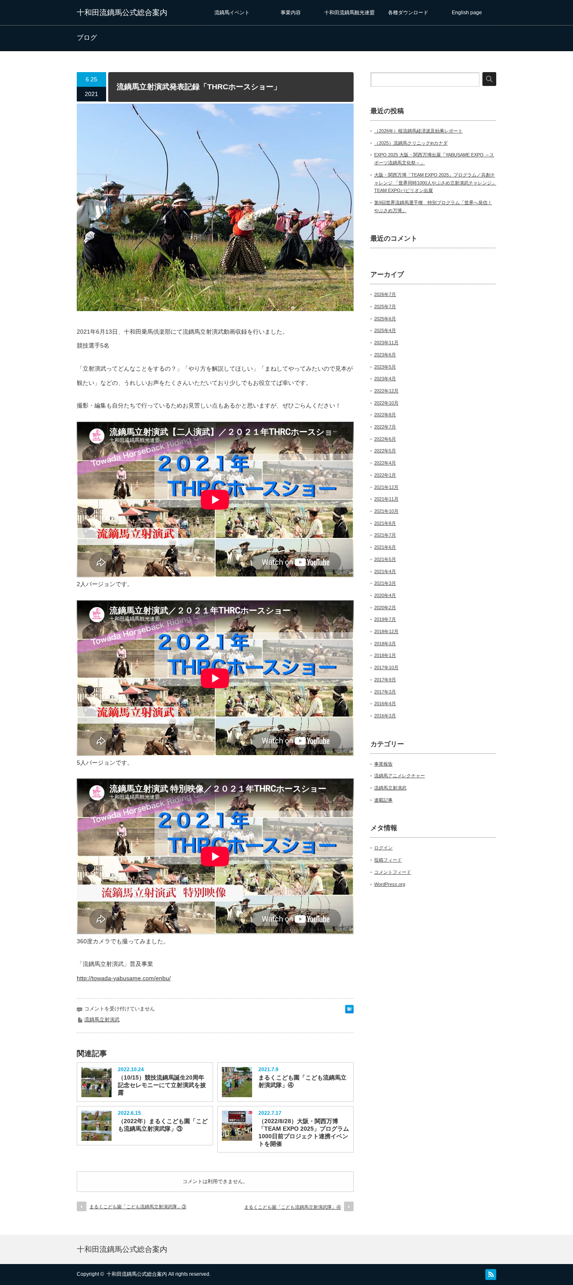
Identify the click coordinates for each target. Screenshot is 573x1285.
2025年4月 (385, 330)
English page (467, 13)
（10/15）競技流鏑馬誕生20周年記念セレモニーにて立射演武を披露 (162, 1085)
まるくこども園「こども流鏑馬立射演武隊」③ (137, 1206)
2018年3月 (385, 643)
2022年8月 (385, 414)
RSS (490, 1274)
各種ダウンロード (408, 13)
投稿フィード (388, 859)
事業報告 (383, 763)
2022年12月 (386, 390)
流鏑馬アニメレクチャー (399, 775)
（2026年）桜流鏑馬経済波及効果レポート (418, 130)
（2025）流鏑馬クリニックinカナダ (411, 142)
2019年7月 (385, 619)
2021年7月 (385, 534)
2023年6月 (385, 354)
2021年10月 (386, 511)
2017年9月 (385, 679)
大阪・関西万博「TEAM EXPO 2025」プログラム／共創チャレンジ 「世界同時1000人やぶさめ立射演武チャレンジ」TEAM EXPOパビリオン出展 (435, 182)
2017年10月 (386, 667)
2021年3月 (385, 583)
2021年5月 (385, 559)
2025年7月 (385, 306)
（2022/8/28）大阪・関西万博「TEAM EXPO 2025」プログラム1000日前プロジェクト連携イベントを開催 (303, 1132)
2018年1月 (385, 655)
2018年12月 (386, 631)
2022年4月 (385, 462)
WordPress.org (389, 884)
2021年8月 (385, 523)
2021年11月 (386, 498)
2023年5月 (385, 366)
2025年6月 (385, 318)
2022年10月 (386, 402)
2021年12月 (386, 487)
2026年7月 (385, 294)
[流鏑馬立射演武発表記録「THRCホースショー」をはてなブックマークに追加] (349, 1008)
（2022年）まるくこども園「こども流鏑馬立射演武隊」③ (163, 1125)
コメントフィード (392, 872)
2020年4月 (385, 595)
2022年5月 (385, 450)
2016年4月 (385, 703)
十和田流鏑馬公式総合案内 (122, 12)
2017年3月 (385, 691)
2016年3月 (385, 715)
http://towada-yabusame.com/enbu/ (124, 978)
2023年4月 (385, 378)
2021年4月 (385, 571)
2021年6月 (385, 547)
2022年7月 (385, 426)
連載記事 (383, 799)
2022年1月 (385, 475)
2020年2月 (385, 607)
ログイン (383, 847)
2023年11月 (386, 342)
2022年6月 (385, 438)
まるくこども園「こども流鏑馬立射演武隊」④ (302, 1081)
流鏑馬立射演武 (102, 1020)
